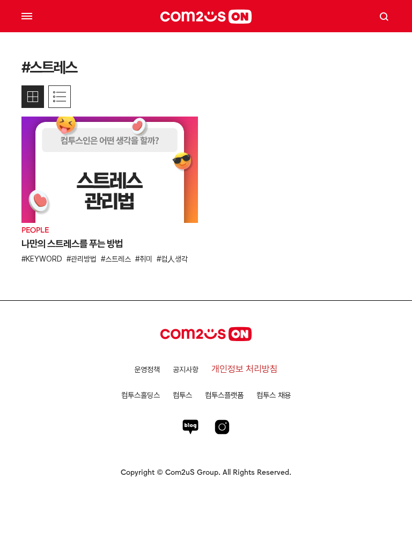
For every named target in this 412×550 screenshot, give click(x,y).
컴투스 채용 (273, 395)
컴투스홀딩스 (140, 395)
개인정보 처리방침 (244, 369)
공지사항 (185, 369)
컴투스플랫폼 (224, 395)
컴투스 (182, 395)
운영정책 (147, 369)
